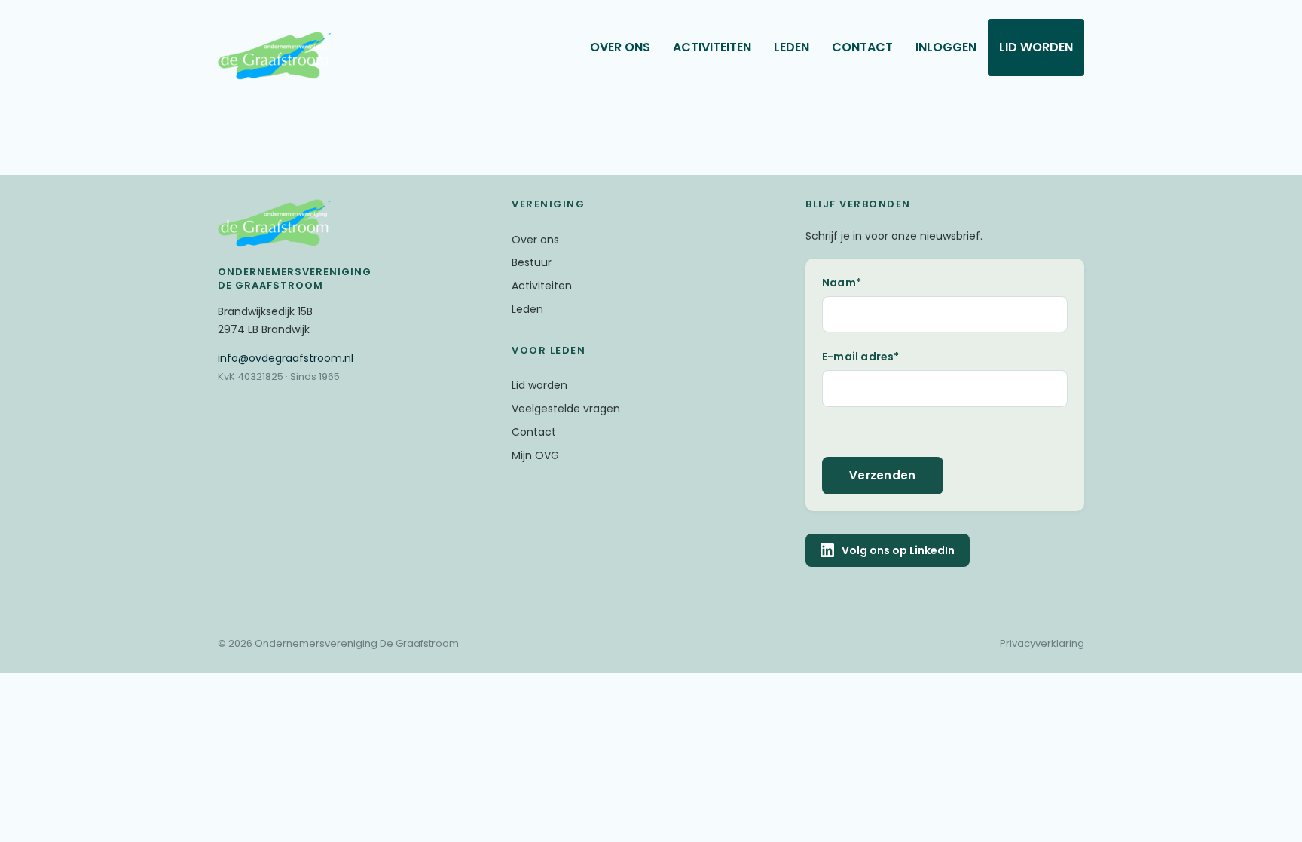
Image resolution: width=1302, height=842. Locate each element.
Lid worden (1036, 47)
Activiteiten (712, 47)
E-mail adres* (861, 356)
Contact (862, 47)
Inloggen (945, 47)
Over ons (620, 47)
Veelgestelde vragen (566, 408)
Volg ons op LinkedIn (898, 550)
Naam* (841, 282)
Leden (791, 47)
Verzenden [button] (882, 475)
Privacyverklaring (1042, 643)
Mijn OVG (535, 455)
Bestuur (532, 262)
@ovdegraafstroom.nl (285, 358)
